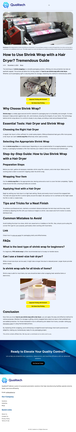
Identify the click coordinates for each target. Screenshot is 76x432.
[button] (38, 99)
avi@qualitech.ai (10, 392)
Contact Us (5, 416)
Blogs (21, 65)
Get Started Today (38, 363)
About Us (4, 414)
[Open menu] (49, 5)
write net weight (16, 235)
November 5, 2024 (13, 65)
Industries (4, 403)
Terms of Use (5, 420)
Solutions (4, 401)
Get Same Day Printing (38, 103)
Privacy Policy (6, 418)
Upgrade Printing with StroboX (38, 99)
